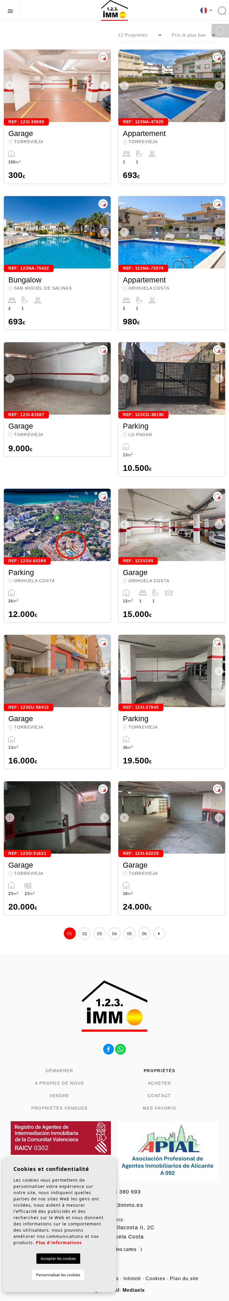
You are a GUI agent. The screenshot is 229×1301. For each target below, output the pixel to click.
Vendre (59, 1095)
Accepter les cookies (58, 1258)
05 (129, 933)
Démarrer (59, 1070)
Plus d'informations (59, 1242)
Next (105, 86)
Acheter (159, 1083)
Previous (10, 86)
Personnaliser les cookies (58, 1274)
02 (84, 933)
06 (144, 933)
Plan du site (184, 1278)
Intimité (132, 1278)
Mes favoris (159, 1108)
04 (114, 933)
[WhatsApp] (120, 1048)
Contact (159, 1095)
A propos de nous (59, 1083)
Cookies (155, 1278)
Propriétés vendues (59, 1108)
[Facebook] (108, 1048)
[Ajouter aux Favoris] (103, 57)
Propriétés (159, 1070)
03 (99, 933)
